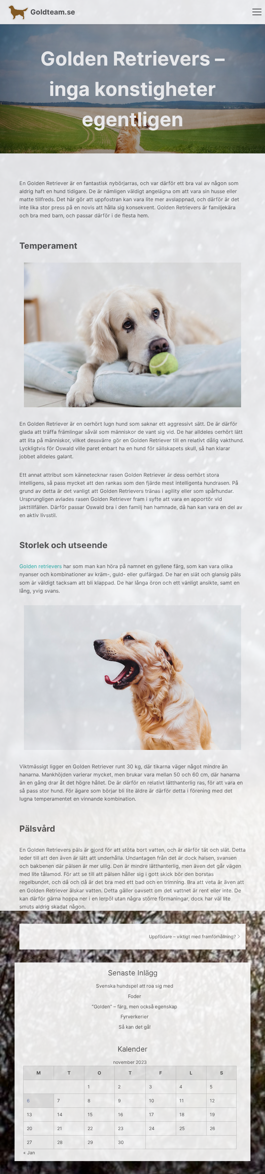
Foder (134, 996)
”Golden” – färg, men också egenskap (134, 1006)
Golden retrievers (40, 566)
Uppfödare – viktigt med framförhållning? (192, 936)
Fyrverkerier (135, 1016)
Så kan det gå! (135, 1027)
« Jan (29, 1152)
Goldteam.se (52, 12)
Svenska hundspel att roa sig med (134, 986)
